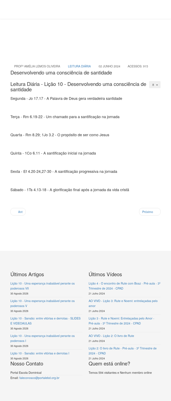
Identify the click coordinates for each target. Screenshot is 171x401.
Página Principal (43, 34)
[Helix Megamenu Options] (159, 9)
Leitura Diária (66, 34)
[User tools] (155, 84)
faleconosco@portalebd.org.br (39, 378)
